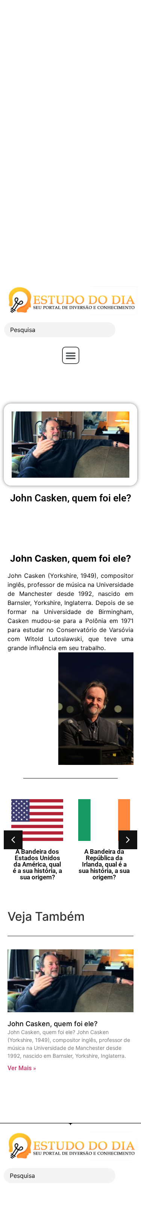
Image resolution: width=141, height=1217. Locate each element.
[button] (70, 355)
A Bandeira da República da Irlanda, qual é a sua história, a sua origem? (104, 864)
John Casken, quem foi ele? (52, 1024)
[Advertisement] (70, 70)
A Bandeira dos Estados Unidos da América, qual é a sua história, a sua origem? (37, 864)
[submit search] (128, 330)
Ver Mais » (22, 1068)
